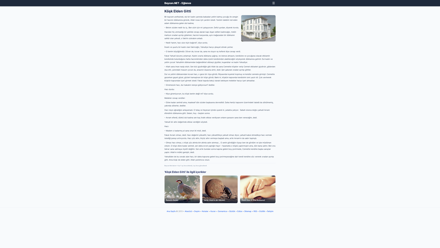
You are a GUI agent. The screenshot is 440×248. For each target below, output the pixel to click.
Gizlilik (262, 211)
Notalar (205, 211)
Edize (239, 211)
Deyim (197, 211)
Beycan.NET (171, 3)
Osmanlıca (222, 211)
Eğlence (186, 3)
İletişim (270, 211)
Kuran (213, 211)
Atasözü (188, 211)
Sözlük (232, 211)
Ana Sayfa (171, 211)
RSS (255, 211)
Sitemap (247, 211)
